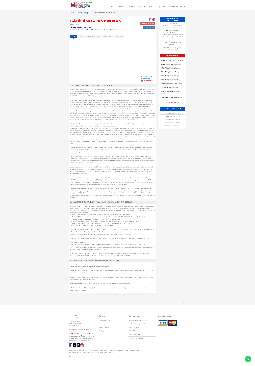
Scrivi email (147, 78)
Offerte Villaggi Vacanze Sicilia (170, 80)
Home (73, 13)
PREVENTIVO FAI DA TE (147, 23)
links (70, 356)
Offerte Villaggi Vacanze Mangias (170, 72)
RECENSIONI (119, 36)
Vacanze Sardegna (83, 13)
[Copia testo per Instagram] (153, 19)
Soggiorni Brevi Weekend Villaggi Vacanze (170, 92)
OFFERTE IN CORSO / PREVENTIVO (89, 36)
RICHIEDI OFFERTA (149, 27)
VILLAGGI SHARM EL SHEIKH (172, 125)
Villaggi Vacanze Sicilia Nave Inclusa (171, 97)
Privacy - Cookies (134, 327)
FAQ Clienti (161, 7)
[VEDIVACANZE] (84, 5)
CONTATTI (132, 331)
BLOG (151, 7)
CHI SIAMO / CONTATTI (136, 7)
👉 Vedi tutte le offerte (172, 102)
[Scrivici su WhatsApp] (142, 80)
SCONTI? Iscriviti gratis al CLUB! (138, 320)
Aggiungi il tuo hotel (104, 320)
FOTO (73, 36)
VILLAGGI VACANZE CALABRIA (172, 113)
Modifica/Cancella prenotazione (138, 324)
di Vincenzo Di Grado (74, 317)
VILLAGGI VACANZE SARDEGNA (172, 122)
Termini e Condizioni (134, 334)
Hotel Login (102, 324)
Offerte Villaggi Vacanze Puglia (170, 76)
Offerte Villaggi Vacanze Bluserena (171, 64)
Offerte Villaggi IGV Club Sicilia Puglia (172, 60)
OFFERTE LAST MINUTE (177, 7)
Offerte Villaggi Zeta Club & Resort (171, 83)
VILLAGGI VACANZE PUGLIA (172, 119)
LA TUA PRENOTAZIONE (116, 7)
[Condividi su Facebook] (150, 19)
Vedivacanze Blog (104, 327)
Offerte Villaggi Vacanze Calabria (170, 68)
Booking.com (102, 331)
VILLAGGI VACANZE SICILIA (172, 116)
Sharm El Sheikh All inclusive (169, 87)
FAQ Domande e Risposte (136, 338)
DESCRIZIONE (107, 36)
